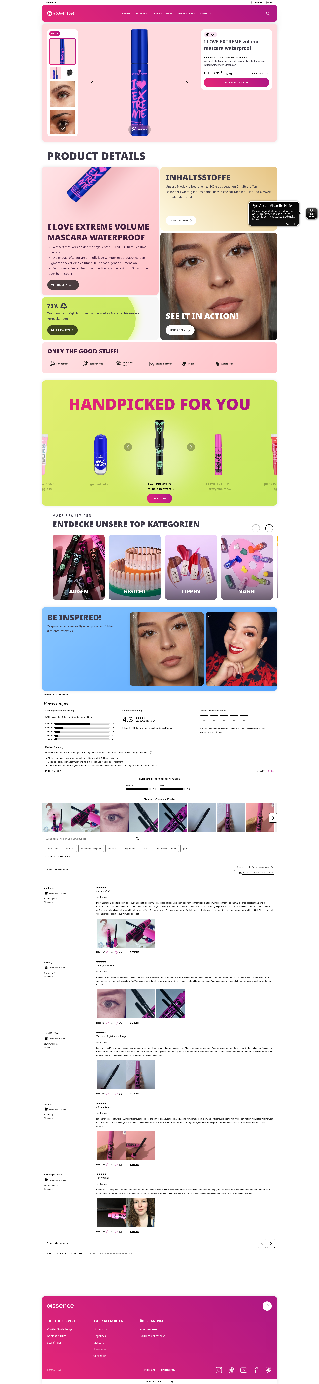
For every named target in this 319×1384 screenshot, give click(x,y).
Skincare (141, 13)
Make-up (125, 13)
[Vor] (191, 447)
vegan (212, 34)
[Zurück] (128, 447)
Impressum (149, 1370)
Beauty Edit (207, 13)
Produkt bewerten (236, 57)
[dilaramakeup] (167, 649)
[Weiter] (269, 528)
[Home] (60, 13)
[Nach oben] (267, 1306)
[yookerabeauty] (242, 649)
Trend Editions (162, 13)
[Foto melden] (134, 616)
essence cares (186, 13)
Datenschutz (168, 1370)
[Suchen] (268, 13)
